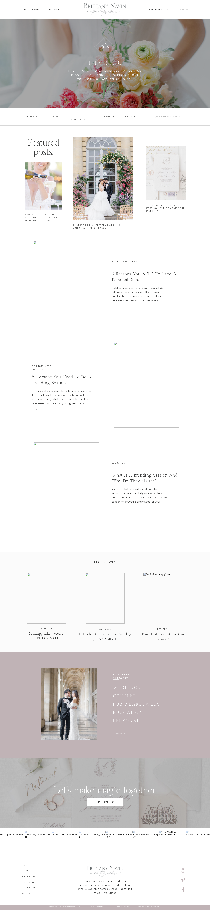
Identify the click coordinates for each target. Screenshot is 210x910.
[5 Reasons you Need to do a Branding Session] (146, 385)
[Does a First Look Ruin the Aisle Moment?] (162, 598)
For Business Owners (126, 262)
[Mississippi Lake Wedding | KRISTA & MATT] (46, 598)
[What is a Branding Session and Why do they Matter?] (66, 484)
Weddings (46, 629)
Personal (163, 629)
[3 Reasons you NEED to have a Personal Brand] (66, 283)
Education (118, 463)
